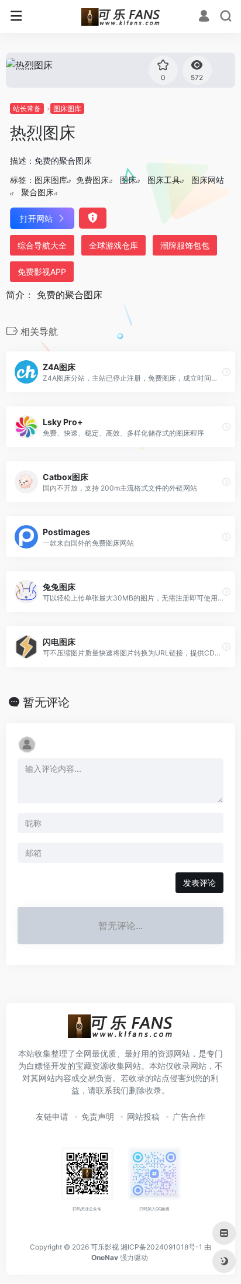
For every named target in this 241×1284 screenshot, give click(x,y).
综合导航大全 (42, 245)
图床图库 (67, 108)
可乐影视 (105, 1246)
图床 (128, 180)
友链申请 (52, 1116)
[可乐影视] (120, 16)
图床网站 (207, 180)
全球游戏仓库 (113, 245)
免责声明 (97, 1116)
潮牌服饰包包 (184, 245)
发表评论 (199, 883)
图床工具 (163, 180)
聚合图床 (37, 192)
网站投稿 (143, 1116)
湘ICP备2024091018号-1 (161, 1246)
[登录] (204, 17)
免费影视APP (42, 272)
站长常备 (27, 108)
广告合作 (189, 1116)
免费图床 (92, 180)
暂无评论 (46, 702)
